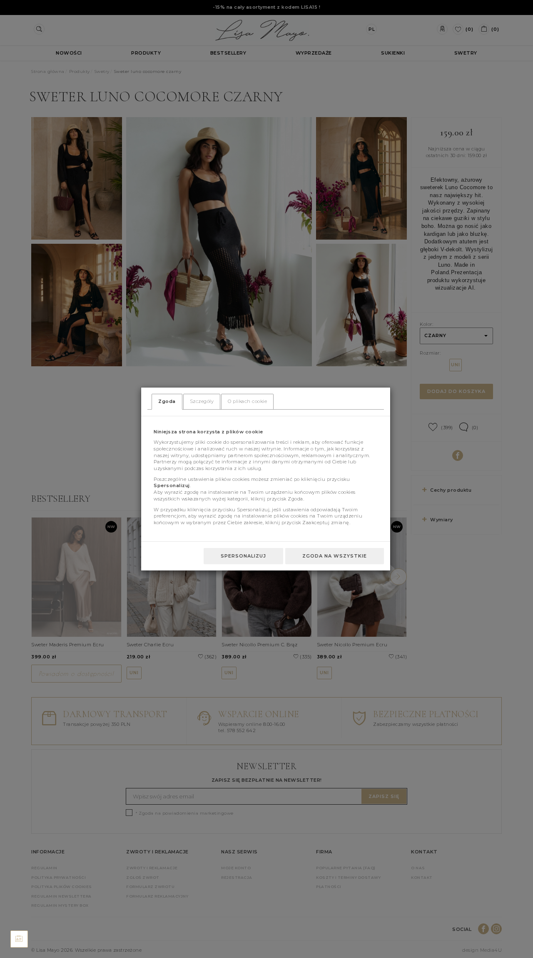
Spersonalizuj (243, 556)
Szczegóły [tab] (202, 401)
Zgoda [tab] (167, 401)
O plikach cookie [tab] (247, 401)
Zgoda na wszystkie (334, 556)
